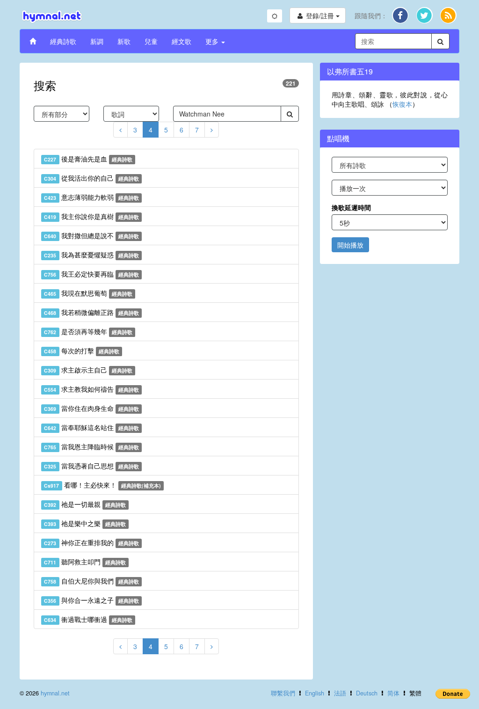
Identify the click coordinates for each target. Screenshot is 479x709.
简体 (393, 693)
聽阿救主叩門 (85, 561)
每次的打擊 (81, 350)
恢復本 (402, 104)
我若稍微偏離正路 (91, 312)
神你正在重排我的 (91, 542)
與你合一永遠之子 (91, 600)
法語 (340, 693)
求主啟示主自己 (88, 369)
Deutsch (366, 693)
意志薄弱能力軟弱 (91, 197)
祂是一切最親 (85, 504)
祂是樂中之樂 (85, 523)
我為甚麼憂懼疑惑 (91, 254)
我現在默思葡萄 (88, 293)
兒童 (151, 41)
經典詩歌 (63, 41)
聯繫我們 (283, 693)
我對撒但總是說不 (91, 235)
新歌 (124, 41)
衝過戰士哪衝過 (88, 619)
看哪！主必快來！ (102, 485)
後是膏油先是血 (88, 158)
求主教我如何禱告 (91, 389)
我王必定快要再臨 (91, 273)
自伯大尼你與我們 (91, 580)
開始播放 (350, 244)
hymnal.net (55, 693)
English (314, 693)
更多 (212, 41)
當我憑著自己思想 (91, 465)
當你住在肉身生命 (91, 408)
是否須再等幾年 (88, 331)
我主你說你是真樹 (91, 216)
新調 (96, 41)
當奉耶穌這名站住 (91, 427)
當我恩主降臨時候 (91, 446)
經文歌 (181, 41)
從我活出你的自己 (91, 178)
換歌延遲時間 (351, 207)
